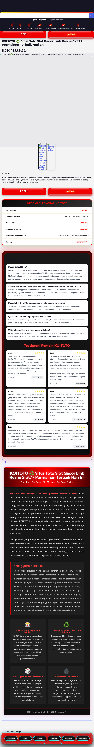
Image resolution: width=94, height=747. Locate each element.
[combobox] (44, 15)
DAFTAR (70, 191)
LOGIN (23, 34)
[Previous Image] (2, 100)
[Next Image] (92, 100)
